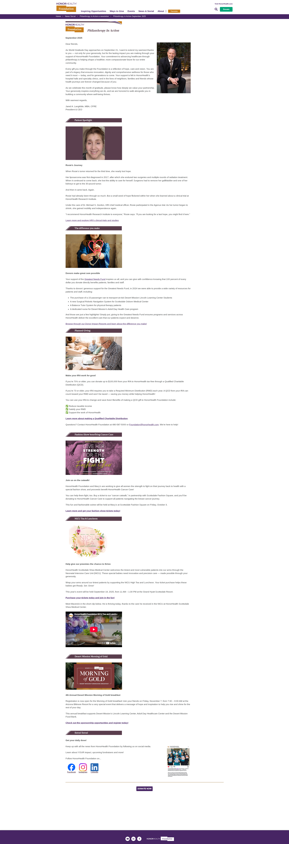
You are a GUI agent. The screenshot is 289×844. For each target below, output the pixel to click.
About (161, 11)
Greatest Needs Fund (94, 279)
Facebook (71, 772)
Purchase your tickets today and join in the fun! (90, 598)
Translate (174, 11)
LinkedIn (94, 772)
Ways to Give (117, 11)
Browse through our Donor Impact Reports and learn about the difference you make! (106, 324)
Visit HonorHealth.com (224, 4)
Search (216, 9)
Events (131, 11)
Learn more (71, 418)
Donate (226, 9)
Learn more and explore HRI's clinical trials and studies (92, 220)
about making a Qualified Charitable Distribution (102, 418)
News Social (70, 16)
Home (58, 16)
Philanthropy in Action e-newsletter (94, 16)
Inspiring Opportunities (93, 11)
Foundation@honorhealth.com (144, 424)
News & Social (146, 11)
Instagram (83, 772)
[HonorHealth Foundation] (66, 7)
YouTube (128, 839)
